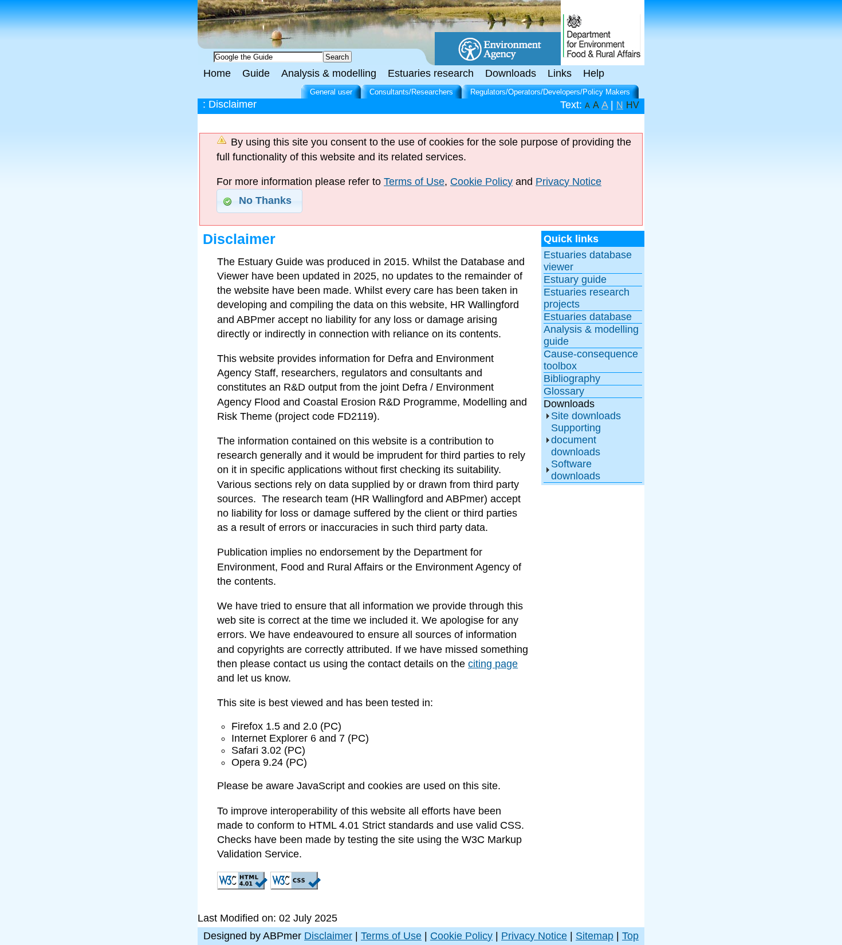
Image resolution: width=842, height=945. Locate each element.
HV (632, 105)
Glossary (564, 391)
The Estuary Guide (295, 17)
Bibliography (572, 378)
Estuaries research (431, 73)
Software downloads (575, 470)
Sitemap (594, 936)
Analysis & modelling (328, 73)
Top (630, 936)
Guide (256, 73)
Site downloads (586, 416)
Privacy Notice (568, 181)
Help (593, 73)
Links (560, 73)
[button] (259, 201)
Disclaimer (328, 936)
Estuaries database (588, 316)
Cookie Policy (481, 181)
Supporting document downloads (576, 440)
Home (217, 73)
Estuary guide (575, 279)
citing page (493, 664)
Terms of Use (414, 181)
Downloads (510, 73)
